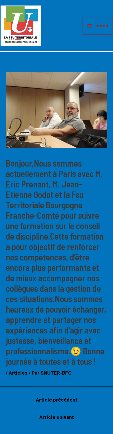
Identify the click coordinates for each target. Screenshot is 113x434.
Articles (18, 373)
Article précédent (56, 400)
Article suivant (56, 417)
